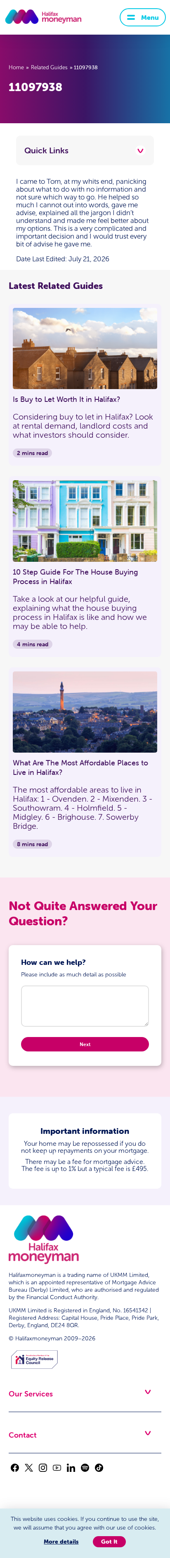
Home (16, 67)
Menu (150, 17)
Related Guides (49, 67)
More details (61, 1541)
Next (85, 1044)
